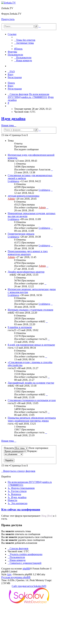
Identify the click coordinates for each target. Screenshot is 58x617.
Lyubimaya (13, 181)
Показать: (9, 448)
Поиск (11, 82)
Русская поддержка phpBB (15, 577)
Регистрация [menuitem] (15, 77)
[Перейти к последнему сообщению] (52, 169)
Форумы (12, 51)
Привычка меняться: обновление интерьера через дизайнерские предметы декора (32, 419)
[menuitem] (24, 40)
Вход (10, 85)
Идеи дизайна (13, 119)
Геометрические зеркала (21, 233)
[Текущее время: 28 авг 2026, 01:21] (9, 106)
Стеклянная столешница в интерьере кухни (32, 400)
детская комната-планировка (23, 195)
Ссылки (12, 34)
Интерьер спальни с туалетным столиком (30, 309)
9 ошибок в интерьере (20, 327)
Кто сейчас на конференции (20, 509)
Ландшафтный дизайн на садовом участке (31, 382)
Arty (9, 574)
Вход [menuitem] (10, 74)
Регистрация (15, 88)
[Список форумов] (8, 2)
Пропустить (8, 19)
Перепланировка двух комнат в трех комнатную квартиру (28, 253)
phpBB (26, 568)
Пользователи (15, 54)
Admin (11, 198)
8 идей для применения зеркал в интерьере (31, 344)
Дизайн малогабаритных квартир (26, 271)
